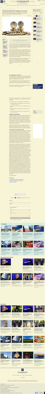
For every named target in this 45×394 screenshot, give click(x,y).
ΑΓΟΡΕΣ (34, 110)
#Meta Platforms (17, 5)
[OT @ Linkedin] (44, 0)
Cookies (23, 375)
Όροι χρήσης (17, 375)
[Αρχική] (2, 1)
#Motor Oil (8, 5)
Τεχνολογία (4, 9)
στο (18, 197)
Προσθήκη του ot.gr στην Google (20, 41)
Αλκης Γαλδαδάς (4, 37)
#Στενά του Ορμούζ (31, 5)
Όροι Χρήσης (15, 219)
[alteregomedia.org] (36, 393)
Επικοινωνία (14, 375)
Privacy (21, 375)
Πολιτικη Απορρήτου (19, 219)
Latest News (3, 304)
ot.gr (2, 9)
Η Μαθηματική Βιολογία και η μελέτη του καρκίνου (16, 180)
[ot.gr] (23, 2)
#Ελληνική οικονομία (12, 5)
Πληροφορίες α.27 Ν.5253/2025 (28, 375)
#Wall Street (26, 5)
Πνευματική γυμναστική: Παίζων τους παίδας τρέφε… (17, 179)
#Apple (35, 5)
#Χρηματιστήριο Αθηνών (22, 5)
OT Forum (39, 0)
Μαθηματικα (10, 200)
